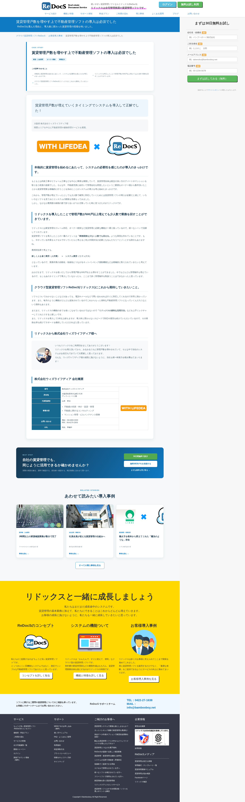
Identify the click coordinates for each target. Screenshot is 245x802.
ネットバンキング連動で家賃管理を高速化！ (111, 730)
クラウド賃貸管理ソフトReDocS (30, 36)
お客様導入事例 (55, 36)
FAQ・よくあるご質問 (62, 737)
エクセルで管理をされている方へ (107, 768)
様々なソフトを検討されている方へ (108, 772)
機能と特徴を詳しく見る (90, 675)
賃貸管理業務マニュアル (144, 769)
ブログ (176, 13)
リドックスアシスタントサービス (107, 785)
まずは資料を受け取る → (140, 470)
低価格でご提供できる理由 (104, 764)
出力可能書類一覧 (20, 745)
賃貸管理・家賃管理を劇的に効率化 (108, 756)
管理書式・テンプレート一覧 (146, 765)
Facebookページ (141, 778)
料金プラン (104, 13)
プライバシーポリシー (62, 753)
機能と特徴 (68, 13)
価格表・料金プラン (21, 733)
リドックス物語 (141, 782)
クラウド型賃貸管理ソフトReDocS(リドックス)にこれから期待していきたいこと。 (61, 82)
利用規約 (57, 745)
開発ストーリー (20, 749)
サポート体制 (86, 13)
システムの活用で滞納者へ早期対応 (108, 760)
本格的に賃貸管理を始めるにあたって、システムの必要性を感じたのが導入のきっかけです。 (60, 75)
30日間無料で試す (140, 456)
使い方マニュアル (61, 733)
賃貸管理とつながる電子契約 (105, 748)
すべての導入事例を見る (90, 565)
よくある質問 (158, 13)
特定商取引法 (59, 749)
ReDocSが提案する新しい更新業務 (107, 752)
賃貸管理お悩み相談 (142, 774)
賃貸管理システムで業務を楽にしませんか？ (111, 726)
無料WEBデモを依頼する (140, 464)
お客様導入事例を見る (144, 678)
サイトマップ (59, 762)
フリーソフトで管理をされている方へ (108, 776)
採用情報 (138, 748)
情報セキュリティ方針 (62, 758)
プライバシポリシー (214, 90)
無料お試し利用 (190, 4)
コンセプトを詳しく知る (36, 675)
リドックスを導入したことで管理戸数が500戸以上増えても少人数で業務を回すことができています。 (122, 75)
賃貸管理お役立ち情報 (143, 761)
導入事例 (140, 13)
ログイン (167, 4)
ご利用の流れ (122, 13)
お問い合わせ (193, 13)
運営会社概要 (140, 726)
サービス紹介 (51, 13)
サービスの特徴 (20, 741)
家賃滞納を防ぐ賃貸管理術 (104, 781)
